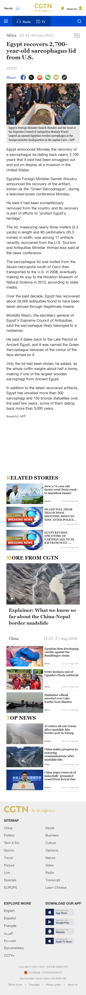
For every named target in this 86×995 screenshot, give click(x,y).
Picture (9, 865)
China (8, 828)
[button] (9, 501)
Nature (50, 858)
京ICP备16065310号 (57, 966)
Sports (9, 850)
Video (49, 865)
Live (7, 872)
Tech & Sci (11, 843)
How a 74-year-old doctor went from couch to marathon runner (60, 490)
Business (52, 835)
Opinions (51, 850)
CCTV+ (9, 955)
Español (10, 918)
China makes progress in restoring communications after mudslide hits (61, 754)
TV (43, 22)
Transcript (52, 880)
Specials (10, 880)
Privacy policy (54, 984)
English (9, 911)
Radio (27, 22)
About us (73, 984)
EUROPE (10, 887)
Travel (8, 858)
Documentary (14, 948)
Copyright (34, 984)
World (49, 828)
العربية (8, 933)
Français (10, 926)
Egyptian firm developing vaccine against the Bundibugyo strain (61, 652)
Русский (10, 941)
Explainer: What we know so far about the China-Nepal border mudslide (42, 616)
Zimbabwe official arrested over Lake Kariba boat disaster (58, 698)
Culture (50, 843)
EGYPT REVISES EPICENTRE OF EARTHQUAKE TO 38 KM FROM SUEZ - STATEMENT (59, 538)
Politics (9, 835)
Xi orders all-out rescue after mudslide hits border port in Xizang (60, 729)
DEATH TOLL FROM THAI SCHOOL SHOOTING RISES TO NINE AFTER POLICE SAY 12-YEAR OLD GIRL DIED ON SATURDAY (61, 514)
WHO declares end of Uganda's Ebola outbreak (61, 673)
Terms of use (15, 984)
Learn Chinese (55, 887)
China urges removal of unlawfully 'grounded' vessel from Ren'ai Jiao (60, 776)
